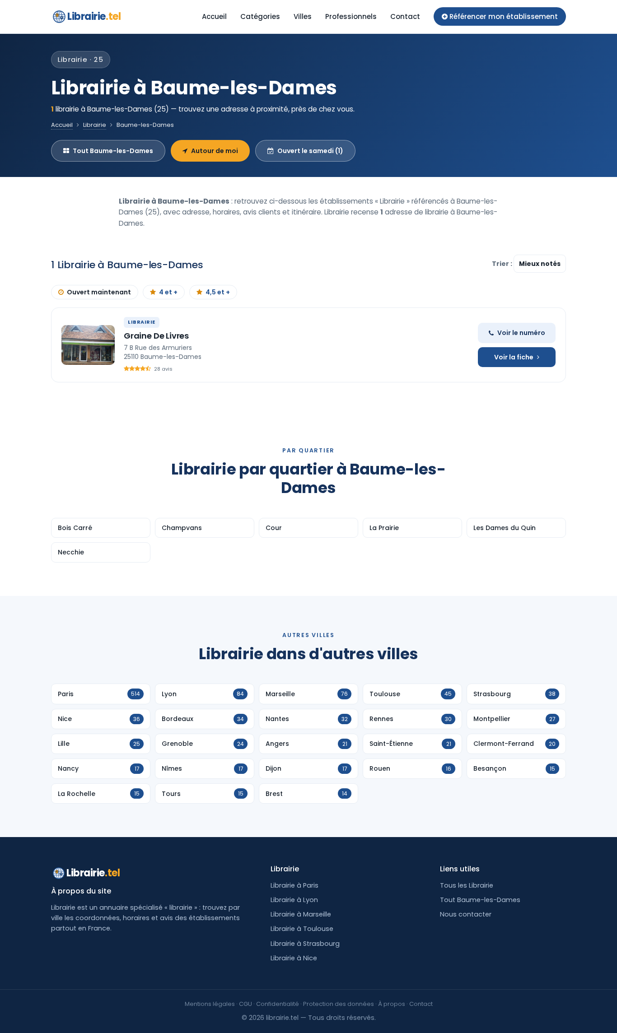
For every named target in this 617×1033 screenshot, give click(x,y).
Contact (405, 16)
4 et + (168, 292)
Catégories (260, 16)
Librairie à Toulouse (302, 928)
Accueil (214, 16)
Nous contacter (465, 914)
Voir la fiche (513, 357)
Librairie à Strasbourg (305, 943)
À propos (391, 1004)
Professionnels (351, 16)
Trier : (503, 263)
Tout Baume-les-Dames (113, 150)
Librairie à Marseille (301, 914)
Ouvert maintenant (99, 292)
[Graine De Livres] (88, 345)
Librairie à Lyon (294, 899)
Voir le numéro (521, 332)
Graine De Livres (156, 335)
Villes (303, 16)
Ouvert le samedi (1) (310, 150)
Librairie (94, 16)
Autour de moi (214, 150)
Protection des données (338, 1004)
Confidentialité (277, 1004)
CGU (245, 1004)
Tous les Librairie (466, 885)
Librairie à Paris (294, 885)
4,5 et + (218, 292)
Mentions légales (210, 1004)
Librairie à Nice (294, 958)
